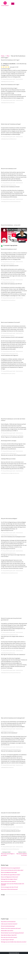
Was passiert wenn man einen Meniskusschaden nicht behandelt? (12, 884)
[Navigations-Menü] (12, 4)
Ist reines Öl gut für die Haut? (7, 939)
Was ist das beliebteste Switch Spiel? (9, 872)
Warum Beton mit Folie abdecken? (8, 921)
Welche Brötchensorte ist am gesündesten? (10, 868)
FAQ (7, 56)
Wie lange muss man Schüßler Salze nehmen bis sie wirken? (13, 941)
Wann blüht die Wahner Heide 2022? (9, 935)
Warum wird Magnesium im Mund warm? (9, 877)
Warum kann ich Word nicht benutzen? (9, 889)
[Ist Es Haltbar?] (5, 3)
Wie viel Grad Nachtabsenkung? (8, 926)
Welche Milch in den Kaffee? (7, 930)
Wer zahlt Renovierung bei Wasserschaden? (10, 874)
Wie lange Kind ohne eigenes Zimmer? (9, 879)
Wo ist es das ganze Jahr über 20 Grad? (9, 887)
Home (2, 56)
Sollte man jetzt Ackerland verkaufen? (9, 923)
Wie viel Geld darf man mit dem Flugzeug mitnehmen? (12, 932)
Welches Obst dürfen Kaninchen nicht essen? (11, 928)
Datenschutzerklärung (14, 953)
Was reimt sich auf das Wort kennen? (9, 937)
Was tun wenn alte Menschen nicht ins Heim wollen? (12, 870)
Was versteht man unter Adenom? (8, 881)
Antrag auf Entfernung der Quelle (8, 79)
